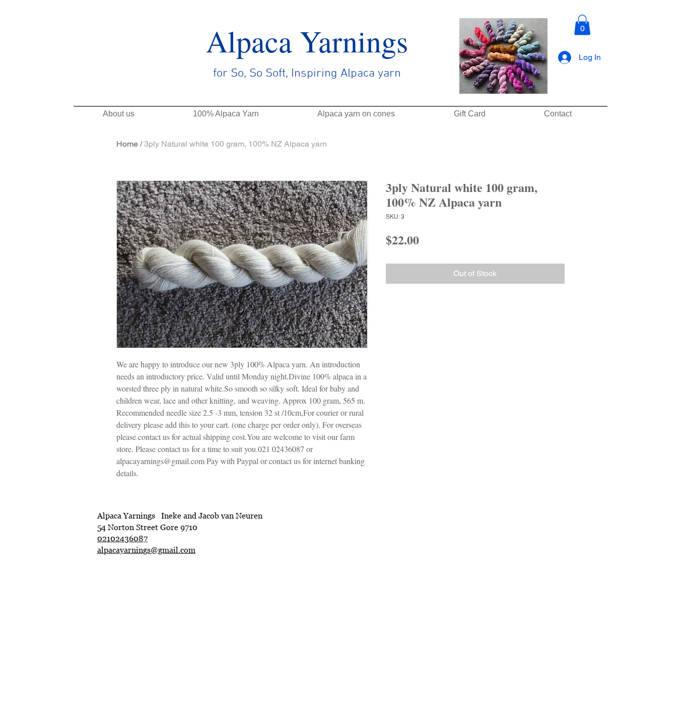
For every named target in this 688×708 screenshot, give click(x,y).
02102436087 (122, 538)
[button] (582, 25)
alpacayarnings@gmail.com (146, 549)
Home (127, 144)
